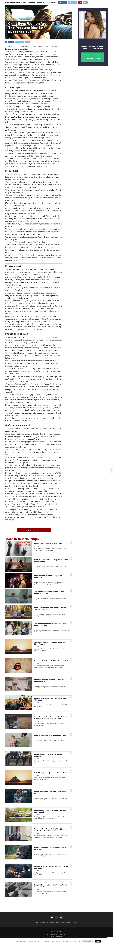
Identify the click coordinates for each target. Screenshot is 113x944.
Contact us (50, 922)
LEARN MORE (92, 58)
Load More (38, 903)
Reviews (42, 922)
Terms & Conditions (72, 922)
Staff (37, 546)
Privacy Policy (60, 922)
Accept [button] (97, 941)
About (36, 922)
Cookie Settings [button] (87, 941)
